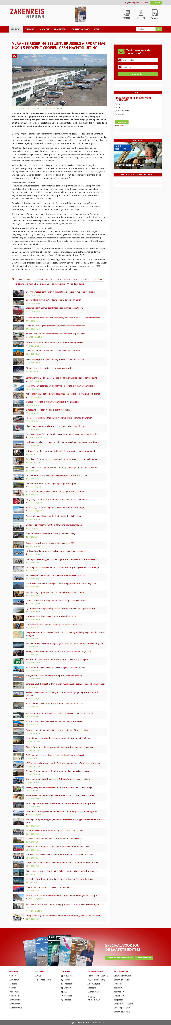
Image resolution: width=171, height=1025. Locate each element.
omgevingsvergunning (43, 279)
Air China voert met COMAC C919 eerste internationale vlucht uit (55, 575)
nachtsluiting (98, 279)
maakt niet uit (123, 110)
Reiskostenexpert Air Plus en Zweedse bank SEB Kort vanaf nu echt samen (60, 795)
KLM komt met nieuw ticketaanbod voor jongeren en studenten (55, 491)
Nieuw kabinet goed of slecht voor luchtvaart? (133, 99)
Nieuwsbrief (14, 1003)
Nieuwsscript (14, 999)
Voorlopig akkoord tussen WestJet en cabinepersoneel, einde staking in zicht (61, 803)
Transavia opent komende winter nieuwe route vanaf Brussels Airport (58, 730)
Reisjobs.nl (118, 999)
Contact (12, 975)
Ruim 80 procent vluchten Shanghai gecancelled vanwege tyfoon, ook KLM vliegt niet (65, 643)
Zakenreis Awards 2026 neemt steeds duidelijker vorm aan (53, 350)
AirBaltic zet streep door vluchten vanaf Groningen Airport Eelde (55, 333)
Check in (154, 2)
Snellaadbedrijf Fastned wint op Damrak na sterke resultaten (54, 524)
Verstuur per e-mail (24, 283)
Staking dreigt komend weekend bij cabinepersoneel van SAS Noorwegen (59, 787)
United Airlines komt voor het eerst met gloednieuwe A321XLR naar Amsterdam (63, 317)
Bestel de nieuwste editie (119, 957)
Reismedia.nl (119, 991)
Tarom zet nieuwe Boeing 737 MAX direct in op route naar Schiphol (57, 600)
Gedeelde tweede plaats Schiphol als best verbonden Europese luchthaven (60, 879)
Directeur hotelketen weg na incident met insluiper (49, 409)
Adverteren (14, 979)
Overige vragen (94, 991)
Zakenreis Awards (80, 29)
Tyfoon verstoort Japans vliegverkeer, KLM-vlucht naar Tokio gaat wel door (61, 608)
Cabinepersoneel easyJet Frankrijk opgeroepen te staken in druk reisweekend (61, 559)
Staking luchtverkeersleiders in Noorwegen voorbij (49, 368)
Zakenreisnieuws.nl (122, 979)
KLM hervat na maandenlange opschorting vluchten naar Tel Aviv (55, 667)
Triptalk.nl (118, 983)
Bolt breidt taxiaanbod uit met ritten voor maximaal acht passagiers (57, 659)
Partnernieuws (15, 1007)
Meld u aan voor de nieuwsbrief (51, 283)
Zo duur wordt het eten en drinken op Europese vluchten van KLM (56, 475)
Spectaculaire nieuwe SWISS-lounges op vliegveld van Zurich (53, 299)
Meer (97, 29)
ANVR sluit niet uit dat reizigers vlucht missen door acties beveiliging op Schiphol (63, 393)
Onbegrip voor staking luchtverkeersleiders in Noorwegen (52, 401)
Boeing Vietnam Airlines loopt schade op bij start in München (53, 516)
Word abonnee (144, 957)
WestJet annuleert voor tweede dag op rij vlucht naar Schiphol (54, 830)
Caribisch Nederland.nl (123, 1003)
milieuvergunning (63, 279)
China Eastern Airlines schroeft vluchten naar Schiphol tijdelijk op (55, 426)
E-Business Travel (43, 979)
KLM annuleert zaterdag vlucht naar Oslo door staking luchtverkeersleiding (60, 385)
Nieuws (15, 29)
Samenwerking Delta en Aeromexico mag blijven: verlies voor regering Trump (61, 377)
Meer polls (119, 125)
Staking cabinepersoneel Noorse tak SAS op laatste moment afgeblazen (59, 651)
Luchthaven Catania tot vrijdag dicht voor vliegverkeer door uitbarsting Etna (61, 583)
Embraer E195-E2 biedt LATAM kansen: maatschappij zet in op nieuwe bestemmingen (65, 683)
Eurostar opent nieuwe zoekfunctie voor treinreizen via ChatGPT (56, 307)
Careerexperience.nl (122, 1007)
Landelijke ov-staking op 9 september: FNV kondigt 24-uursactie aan (57, 846)
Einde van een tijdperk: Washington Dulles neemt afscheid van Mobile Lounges (62, 871)
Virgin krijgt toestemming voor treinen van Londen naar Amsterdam (57, 499)
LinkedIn (67, 987)
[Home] (26, 13)
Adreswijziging (94, 983)
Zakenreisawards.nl (122, 1011)
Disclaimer (13, 991)
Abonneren (60, 29)
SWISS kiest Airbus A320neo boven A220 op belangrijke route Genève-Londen (62, 467)
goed (120, 104)
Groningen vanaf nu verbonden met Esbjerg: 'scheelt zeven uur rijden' (58, 779)
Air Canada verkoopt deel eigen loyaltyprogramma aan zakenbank (56, 551)
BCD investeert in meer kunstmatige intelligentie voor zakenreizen (56, 755)
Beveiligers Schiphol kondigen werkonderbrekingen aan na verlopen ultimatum (61, 459)
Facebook (68, 983)
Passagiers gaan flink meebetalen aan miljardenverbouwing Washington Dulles (62, 434)
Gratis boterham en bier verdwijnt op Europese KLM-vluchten (54, 624)
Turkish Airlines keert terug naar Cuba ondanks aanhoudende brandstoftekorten (62, 442)
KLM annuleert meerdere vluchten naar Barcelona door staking (55, 721)
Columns (29, 29)
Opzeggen (92, 987)
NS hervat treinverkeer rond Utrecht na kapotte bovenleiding (54, 838)
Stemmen (121, 122)
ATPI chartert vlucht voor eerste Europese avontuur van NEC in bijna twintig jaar (63, 763)
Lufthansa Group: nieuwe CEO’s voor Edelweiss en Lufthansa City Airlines (59, 854)
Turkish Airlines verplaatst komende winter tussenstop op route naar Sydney (61, 811)
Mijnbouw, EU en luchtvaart (130, 165)
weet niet (122, 114)
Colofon (12, 987)
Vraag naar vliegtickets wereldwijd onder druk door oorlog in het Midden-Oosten (63, 915)
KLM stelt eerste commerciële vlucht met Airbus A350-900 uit (54, 703)
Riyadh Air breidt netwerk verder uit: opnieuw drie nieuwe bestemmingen (59, 747)
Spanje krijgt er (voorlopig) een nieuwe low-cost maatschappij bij (56, 507)
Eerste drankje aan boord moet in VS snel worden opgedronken (55, 342)
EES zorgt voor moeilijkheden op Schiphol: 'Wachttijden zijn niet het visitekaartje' (63, 567)
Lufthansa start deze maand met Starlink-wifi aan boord (51, 616)
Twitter (67, 979)
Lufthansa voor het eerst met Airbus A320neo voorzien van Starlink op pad (60, 451)
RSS (65, 991)
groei (76, 279)
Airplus (38, 975)
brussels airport (23, 279)
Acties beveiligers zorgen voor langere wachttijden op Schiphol (55, 359)
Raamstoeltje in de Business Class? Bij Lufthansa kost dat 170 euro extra (59, 713)
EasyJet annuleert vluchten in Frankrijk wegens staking (50, 533)
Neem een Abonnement (98, 975)
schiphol (85, 279)
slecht (120, 107)
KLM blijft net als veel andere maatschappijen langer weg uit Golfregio (58, 738)
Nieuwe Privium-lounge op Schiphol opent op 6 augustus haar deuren (57, 771)
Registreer (144, 2)
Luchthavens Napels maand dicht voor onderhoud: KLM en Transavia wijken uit (62, 862)
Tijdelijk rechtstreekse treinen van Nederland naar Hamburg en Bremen (59, 417)
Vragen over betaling (96, 979)
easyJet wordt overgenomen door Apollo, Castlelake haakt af (54, 675)
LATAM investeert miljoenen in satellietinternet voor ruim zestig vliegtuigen (61, 291)
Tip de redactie (77, 283)
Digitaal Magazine (132, 2)
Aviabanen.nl (119, 995)
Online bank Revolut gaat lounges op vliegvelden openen (52, 483)
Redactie (13, 983)
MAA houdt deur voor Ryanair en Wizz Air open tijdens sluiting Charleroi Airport (62, 895)
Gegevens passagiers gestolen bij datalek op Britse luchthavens (55, 325)
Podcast (67, 999)
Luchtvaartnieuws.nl (122, 975)
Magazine (45, 29)
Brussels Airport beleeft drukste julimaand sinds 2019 (51, 543)
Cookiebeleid (14, 995)
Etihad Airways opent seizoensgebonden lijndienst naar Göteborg (56, 592)
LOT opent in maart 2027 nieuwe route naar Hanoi (49, 887)
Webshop (68, 995)
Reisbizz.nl (118, 987)
